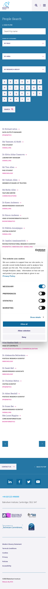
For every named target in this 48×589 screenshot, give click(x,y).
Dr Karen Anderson (10, 202)
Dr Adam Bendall (9, 393)
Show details (35, 317)
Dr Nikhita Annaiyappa (12, 228)
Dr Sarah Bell (8, 368)
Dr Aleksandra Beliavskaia (13, 355)
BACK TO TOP (41, 467)
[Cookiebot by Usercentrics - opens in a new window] (35, 250)
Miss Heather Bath (10, 342)
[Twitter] (29, 483)
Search (7, 109)
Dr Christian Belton (10, 381)
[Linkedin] (10, 483)
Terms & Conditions (9, 548)
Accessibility (6, 566)
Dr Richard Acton (9, 129)
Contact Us (6, 467)
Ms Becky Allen (9, 190)
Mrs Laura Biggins (10, 415)
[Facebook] (19, 483)
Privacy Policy (9, 276)
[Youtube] (38, 483)
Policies (5, 561)
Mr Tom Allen (8, 167)
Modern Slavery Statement (12, 544)
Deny (24, 337)
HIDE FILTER (8, 25)
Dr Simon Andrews (10, 215)
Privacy (5, 557)
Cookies (5, 553)
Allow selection (24, 331)
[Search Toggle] (36, 5)
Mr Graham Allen (9, 180)
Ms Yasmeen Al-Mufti (11, 142)
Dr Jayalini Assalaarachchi (14, 241)
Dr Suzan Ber (8, 406)
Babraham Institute (13, 5)
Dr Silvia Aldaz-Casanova (13, 154)
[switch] (42, 293)
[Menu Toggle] (44, 5)
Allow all (24, 324)
